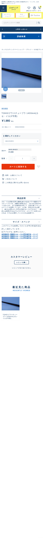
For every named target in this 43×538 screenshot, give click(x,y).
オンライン (7, 15)
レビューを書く (21, 262)
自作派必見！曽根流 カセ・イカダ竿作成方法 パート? (20, 234)
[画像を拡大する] (5, 89)
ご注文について (11, 179)
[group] (11, 308)
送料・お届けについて (13, 175)
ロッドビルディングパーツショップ (13, 49)
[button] (2, 29)
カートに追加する (18, 167)
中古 (21, 15)
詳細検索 (21, 36)
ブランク (29, 49)
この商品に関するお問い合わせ (17, 182)
